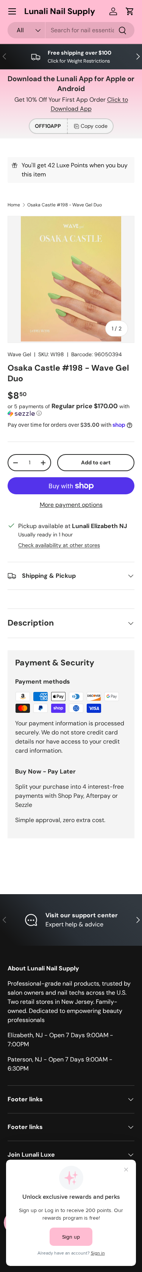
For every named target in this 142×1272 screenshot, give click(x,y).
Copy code (94, 126)
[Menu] (12, 11)
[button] (130, 11)
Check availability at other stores (59, 545)
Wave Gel (19, 354)
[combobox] (71, 30)
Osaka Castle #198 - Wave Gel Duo (64, 205)
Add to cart (96, 462)
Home (14, 205)
